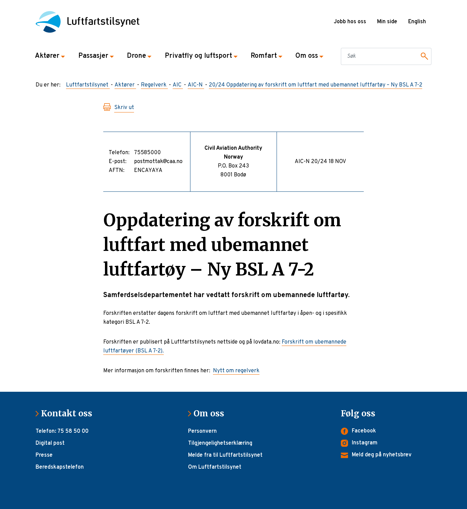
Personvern (202, 431)
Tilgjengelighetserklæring (220, 443)
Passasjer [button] (93, 56)
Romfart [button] (264, 56)
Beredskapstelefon (60, 467)
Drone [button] (136, 56)
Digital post (50, 443)
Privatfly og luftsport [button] (198, 56)
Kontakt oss (69, 413)
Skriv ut (124, 107)
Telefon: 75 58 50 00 (62, 431)
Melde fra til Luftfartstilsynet (225, 455)
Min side (387, 21)
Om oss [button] (306, 56)
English (417, 21)
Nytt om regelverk (236, 370)
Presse (44, 455)
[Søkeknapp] (423, 56)
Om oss (211, 413)
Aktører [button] (47, 56)
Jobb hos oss (350, 21)
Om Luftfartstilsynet (214, 467)
